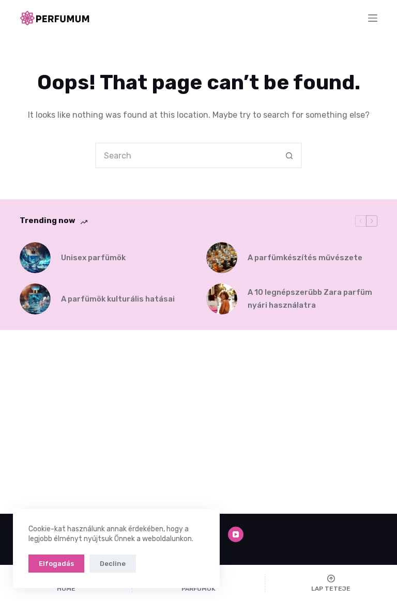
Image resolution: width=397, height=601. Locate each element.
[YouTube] (235, 534)
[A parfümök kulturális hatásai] (35, 298)
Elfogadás (56, 563)
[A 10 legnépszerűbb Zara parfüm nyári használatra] (221, 298)
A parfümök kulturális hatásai (118, 299)
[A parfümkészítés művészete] (221, 257)
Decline (113, 563)
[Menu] (372, 18)
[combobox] (186, 155)
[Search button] (289, 155)
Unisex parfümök (93, 257)
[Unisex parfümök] (35, 257)
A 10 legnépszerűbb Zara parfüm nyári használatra (310, 299)
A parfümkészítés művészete (305, 257)
